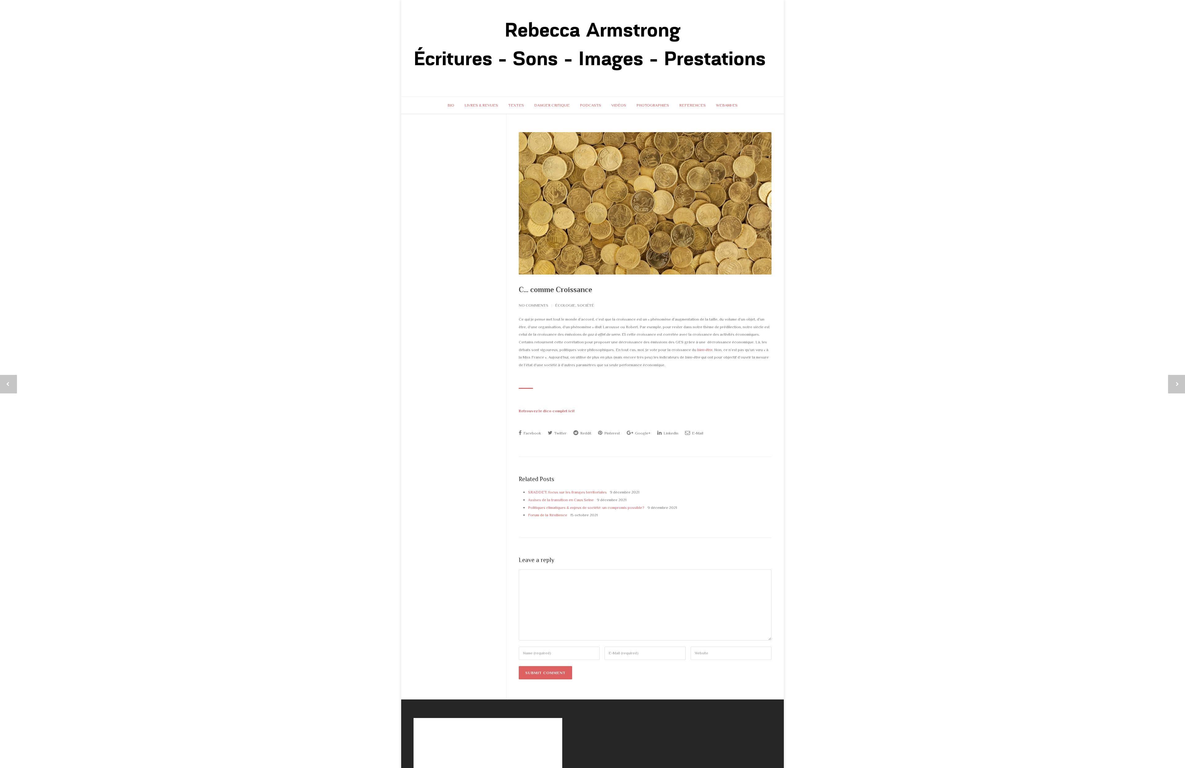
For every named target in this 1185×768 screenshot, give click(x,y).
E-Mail (697, 433)
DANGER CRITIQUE (552, 105)
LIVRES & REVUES (481, 105)
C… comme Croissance (555, 289)
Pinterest (611, 433)
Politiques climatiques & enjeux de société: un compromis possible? (586, 507)
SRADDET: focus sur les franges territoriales (567, 492)
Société (585, 305)
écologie (565, 305)
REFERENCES (692, 105)
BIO (450, 105)
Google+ (642, 433)
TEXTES (516, 105)
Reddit (585, 433)
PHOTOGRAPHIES (652, 105)
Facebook (531, 433)
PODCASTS (590, 105)
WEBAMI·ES (727, 105)
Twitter (560, 433)
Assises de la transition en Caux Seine (561, 499)
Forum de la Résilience (547, 515)
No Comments (533, 305)
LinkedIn (670, 433)
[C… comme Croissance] (645, 203)
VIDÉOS (618, 105)
